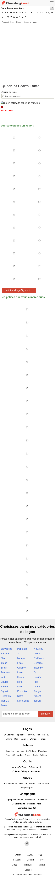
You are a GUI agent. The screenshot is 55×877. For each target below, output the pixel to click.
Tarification (30, 799)
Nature (4, 686)
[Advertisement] (27, 53)
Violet (37, 686)
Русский (41, 865)
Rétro (20, 696)
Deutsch (30, 860)
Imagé (4, 663)
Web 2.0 (5, 700)
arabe (20, 755)
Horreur (21, 677)
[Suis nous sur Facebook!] (26, 843)
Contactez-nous (25, 808)
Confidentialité (18, 804)
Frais (20, 663)
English (18, 855)
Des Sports (23, 700)
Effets (4, 667)
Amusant (5, 672)
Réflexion (6, 696)
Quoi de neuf (43, 783)
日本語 (14, 865)
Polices (4, 22)
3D (18, 653)
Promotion (22, 691)
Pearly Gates (15, 22)
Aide (21, 783)
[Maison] (15, 3)
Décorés (38, 663)
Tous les (5, 653)
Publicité (31, 804)
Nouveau (38, 649)
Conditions (42, 799)
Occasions (30, 783)
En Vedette (6, 649)
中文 (40, 855)
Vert (3, 677)
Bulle (35, 755)
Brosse (28, 755)
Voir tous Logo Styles (17, 290)
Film (36, 682)
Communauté (10, 783)
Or (35, 672)
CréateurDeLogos (20, 771)
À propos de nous (14, 799)
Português (27, 865)
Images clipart (26, 787)
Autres (4, 705)
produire (45, 713)
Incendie (38, 667)
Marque (21, 658)
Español (28, 870)
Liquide (5, 682)
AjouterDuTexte (19, 767)
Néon (20, 686)
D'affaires (39, 658)
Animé (37, 653)
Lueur (20, 672)
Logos (27, 729)
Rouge (37, 691)
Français (17, 860)
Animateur (36, 771)
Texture (37, 700)
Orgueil (4, 691)
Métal (20, 682)
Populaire (22, 649)
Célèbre (21, 667)
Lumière (38, 677)
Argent (37, 696)
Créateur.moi (35, 767)
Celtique (43, 755)
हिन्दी (41, 860)
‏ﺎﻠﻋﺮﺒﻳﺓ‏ (30, 855)
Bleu (3, 658)
